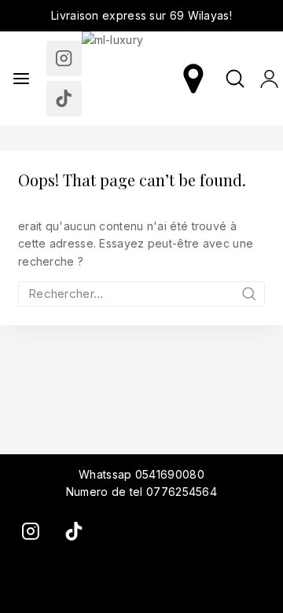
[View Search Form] (235, 78)
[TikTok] (64, 98)
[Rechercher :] (141, 293)
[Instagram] (64, 58)
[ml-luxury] (129, 78)
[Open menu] (21, 78)
